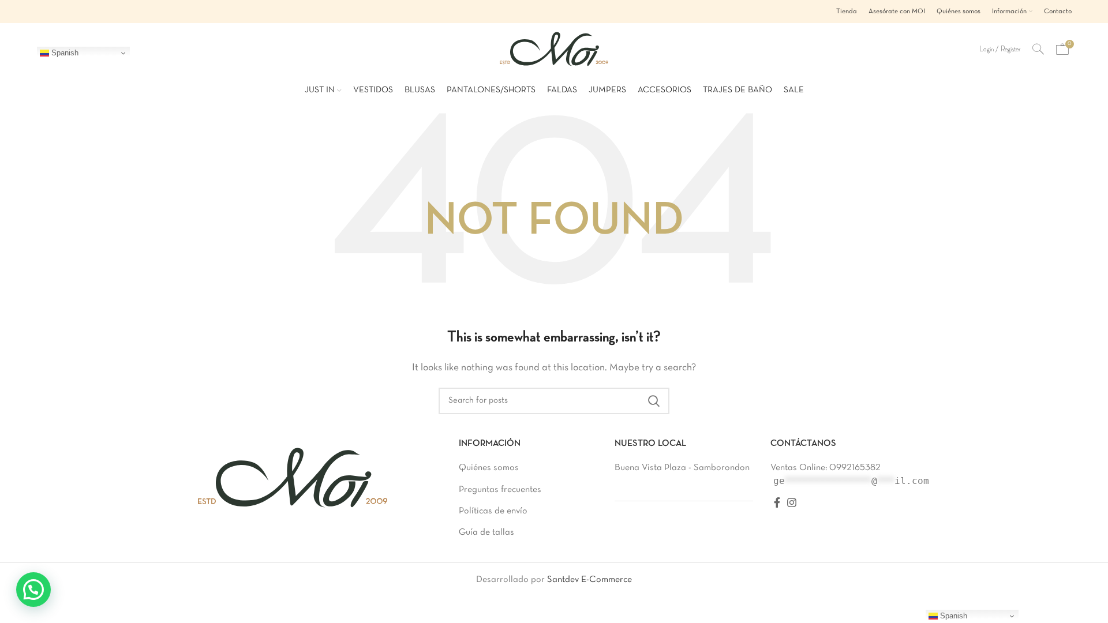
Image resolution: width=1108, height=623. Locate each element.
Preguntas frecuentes (500, 490)
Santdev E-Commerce (589, 580)
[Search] (1038, 49)
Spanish (63, 52)
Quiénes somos (489, 468)
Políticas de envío (493, 511)
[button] (33, 589)
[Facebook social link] (777, 502)
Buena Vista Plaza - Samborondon (682, 468)
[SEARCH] (653, 401)
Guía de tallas (486, 532)
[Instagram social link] (792, 502)
